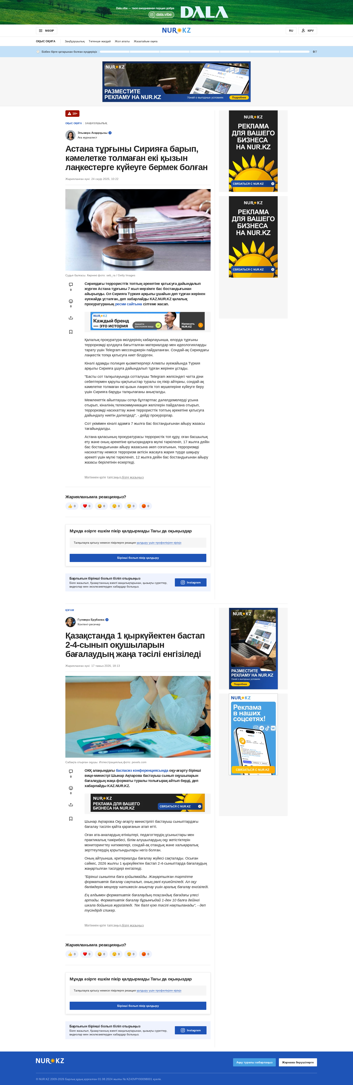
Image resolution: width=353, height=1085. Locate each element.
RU (291, 30)
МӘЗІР (49, 30)
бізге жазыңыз (133, 477)
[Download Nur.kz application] (176, 12)
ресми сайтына (128, 304)
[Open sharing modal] (70, 317)
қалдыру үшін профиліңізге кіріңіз (159, 542)
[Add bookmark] (70, 331)
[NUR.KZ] (176, 30)
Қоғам (69, 610)
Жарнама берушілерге (298, 1062)
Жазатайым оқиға (146, 41)
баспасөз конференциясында (142, 770)
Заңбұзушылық (75, 41)
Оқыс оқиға (45, 41)
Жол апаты (122, 41)
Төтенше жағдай (100, 41)
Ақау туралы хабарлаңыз (254, 1062)
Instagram (194, 582)
